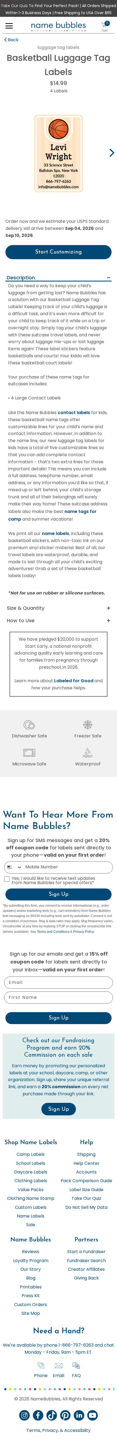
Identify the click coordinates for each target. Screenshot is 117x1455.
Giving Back (86, 1278)
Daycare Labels (30, 1172)
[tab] (58, 278)
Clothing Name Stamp (30, 1199)
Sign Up (59, 894)
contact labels (74, 412)
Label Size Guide (86, 1190)
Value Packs (31, 1190)
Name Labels (30, 1216)
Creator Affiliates (86, 1270)
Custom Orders (30, 1305)
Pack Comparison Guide (86, 1181)
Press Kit (30, 1296)
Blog (30, 1278)
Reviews (30, 1252)
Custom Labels (31, 1208)
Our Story (30, 1270)
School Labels (30, 1164)
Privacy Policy (83, 932)
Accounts (86, 1172)
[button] (9, 27)
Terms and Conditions (53, 932)
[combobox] (13, 867)
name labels (55, 533)
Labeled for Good (73, 681)
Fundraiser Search (86, 1261)
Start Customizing (58, 252)
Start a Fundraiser (86, 1252)
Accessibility (77, 1431)
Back (13, 40)
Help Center (86, 1164)
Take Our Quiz (14, 6)
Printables (31, 1287)
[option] (58, 153)
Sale (30, 1225)
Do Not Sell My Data (86, 1208)
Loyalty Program (30, 1261)
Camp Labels (31, 1155)
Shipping (86, 1155)
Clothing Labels (30, 1181)
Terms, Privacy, (42, 1431)
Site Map (30, 1314)
